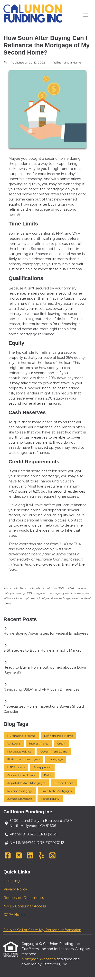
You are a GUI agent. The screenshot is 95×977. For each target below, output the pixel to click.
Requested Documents (23, 898)
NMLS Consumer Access (24, 906)
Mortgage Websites (39, 959)
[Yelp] (41, 855)
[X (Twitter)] (19, 855)
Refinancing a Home (67, 62)
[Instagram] (52, 855)
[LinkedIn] (30, 855)
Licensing (11, 881)
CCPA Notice (14, 915)
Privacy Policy (15, 889)
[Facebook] (7, 855)
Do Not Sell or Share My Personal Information (42, 930)
